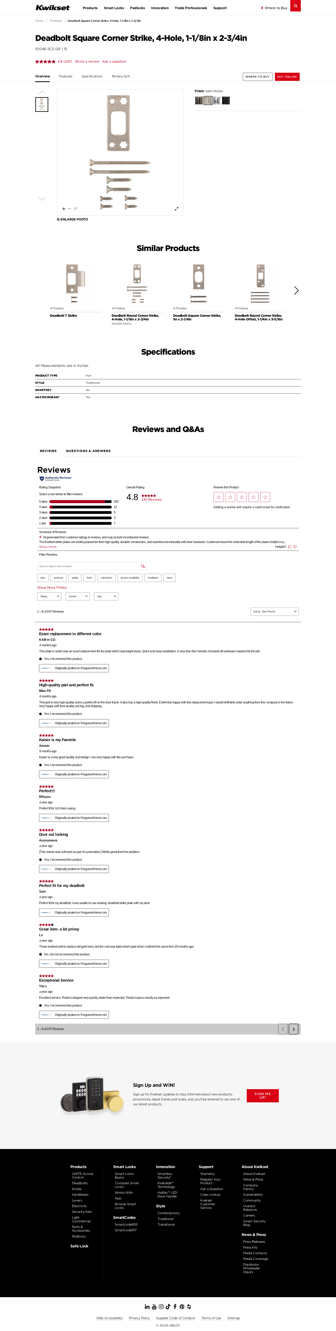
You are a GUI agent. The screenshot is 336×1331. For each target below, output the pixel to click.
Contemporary (169, 1213)
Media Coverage (255, 1259)
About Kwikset (254, 1174)
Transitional (166, 1224)
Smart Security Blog (254, 1223)
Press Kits (250, 1247)
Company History (250, 1187)
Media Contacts (255, 1253)
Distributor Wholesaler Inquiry (251, 1268)
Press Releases (254, 1242)
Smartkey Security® (165, 1175)
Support (220, 8)
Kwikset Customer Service (207, 1204)
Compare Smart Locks (127, 1185)
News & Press (253, 1179)
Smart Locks (114, 8)
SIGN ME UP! (263, 1095)
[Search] (295, 5)
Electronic (79, 1206)
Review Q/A (121, 76)
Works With (124, 1193)
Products (90, 8)
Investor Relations (250, 1208)
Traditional (165, 1219)
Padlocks (137, 8)
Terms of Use (211, 1318)
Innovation (160, 8)
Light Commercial (81, 1219)
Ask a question (114, 61)
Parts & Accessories (81, 1228)
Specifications (92, 76)
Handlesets (80, 1194)
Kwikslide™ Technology (166, 1185)
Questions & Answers (88, 451)
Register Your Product (210, 1181)
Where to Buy (276, 8)
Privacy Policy (139, 1318)
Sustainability (253, 1194)
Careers (249, 1215)
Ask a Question (211, 1189)
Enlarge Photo (74, 219)
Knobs (76, 1189)
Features (65, 76)
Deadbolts (79, 1183)
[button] (287, 77)
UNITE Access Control (82, 1175)
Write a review (87, 61)
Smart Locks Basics (124, 1175)
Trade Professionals (191, 8)
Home (39, 20)
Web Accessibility (109, 1318)
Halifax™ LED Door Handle (167, 1194)
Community (252, 1200)
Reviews (48, 451)
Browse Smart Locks (125, 1206)
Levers (77, 1200)
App (118, 1198)
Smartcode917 (125, 1230)
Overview (42, 76)
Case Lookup (210, 1194)
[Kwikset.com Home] (52, 7)
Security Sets (82, 1212)
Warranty (207, 1174)
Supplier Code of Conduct (175, 1318)
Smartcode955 (126, 1224)
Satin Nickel (209, 91)
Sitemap (233, 1318)
